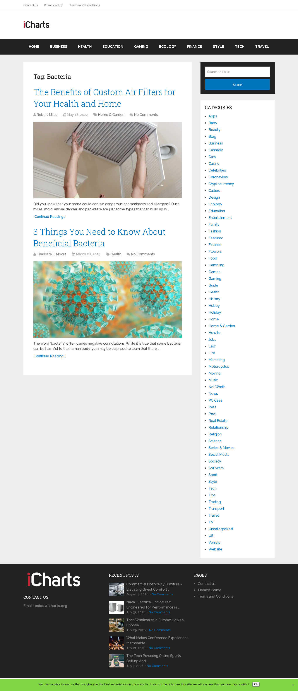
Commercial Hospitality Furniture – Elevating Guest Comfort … (154, 586)
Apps (213, 116)
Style (218, 47)
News (213, 394)
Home (34, 47)
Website (215, 549)
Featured (216, 238)
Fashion (215, 231)
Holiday (215, 312)
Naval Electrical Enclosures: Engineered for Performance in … (152, 604)
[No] (292, 685)
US (211, 536)
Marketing (217, 360)
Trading (215, 502)
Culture (214, 191)
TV (211, 522)
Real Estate (218, 421)
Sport (213, 475)
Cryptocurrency (221, 184)
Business (58, 47)
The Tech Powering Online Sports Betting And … (153, 658)
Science (215, 441)
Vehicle (215, 542)
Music (213, 380)
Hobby (214, 306)
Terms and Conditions (84, 5)
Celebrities (217, 170)
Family (214, 224)
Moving (215, 373)
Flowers (215, 251)
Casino (214, 164)
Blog (212, 136)
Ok (256, 684)
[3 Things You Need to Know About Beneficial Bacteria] (107, 299)
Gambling (216, 265)
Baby (213, 123)
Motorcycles (219, 366)
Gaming (141, 47)
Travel (262, 47)
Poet (213, 414)
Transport (216, 509)
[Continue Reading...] (49, 217)
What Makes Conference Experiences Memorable (157, 640)
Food (213, 258)
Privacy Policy (53, 5)
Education (113, 47)
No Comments (146, 115)
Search (238, 84)
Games (214, 272)
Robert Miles (47, 115)
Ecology (167, 47)
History (214, 299)
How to (215, 333)
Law (212, 346)
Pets (212, 407)
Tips (212, 495)
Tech (239, 47)
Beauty (214, 130)
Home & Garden (111, 115)
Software (216, 468)
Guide (213, 285)
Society (215, 461)
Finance (194, 47)
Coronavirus (218, 177)
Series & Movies (222, 448)
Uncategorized (221, 529)
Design (214, 197)
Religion (215, 434)
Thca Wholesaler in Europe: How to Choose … (155, 622)
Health (85, 47)
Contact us (30, 5)
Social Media (219, 454)
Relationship (219, 427)
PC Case (216, 400)
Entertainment (220, 218)
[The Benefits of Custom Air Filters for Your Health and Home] (107, 160)
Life (212, 353)
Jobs (212, 339)
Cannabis (216, 150)
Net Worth (217, 387)
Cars (212, 157)
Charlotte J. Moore (52, 254)
